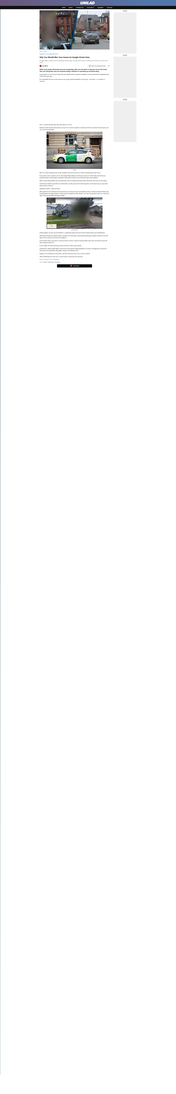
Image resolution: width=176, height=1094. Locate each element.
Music (71, 7)
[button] (109, 66)
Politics (109, 7)
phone (68, 79)
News (63, 7)
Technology (80, 7)
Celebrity (100, 7)
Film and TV (90, 7)
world (86, 79)
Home (41, 51)
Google (45, 262)
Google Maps (43, 74)
